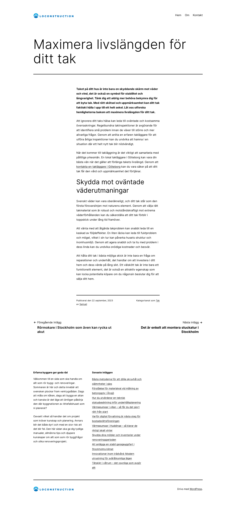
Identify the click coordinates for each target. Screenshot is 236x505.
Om (187, 15)
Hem (178, 15)
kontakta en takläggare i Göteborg (98, 166)
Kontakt (198, 15)
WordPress (196, 489)
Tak (158, 300)
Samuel (83, 304)
